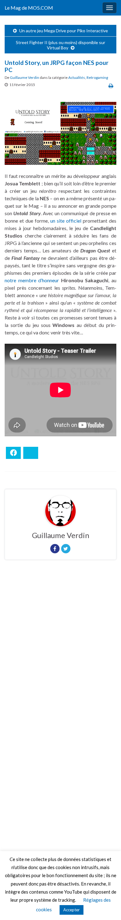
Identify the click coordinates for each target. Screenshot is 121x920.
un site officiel (65, 221)
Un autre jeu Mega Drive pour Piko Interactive (63, 30)
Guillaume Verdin (24, 77)
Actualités (76, 77)
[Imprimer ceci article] (111, 85)
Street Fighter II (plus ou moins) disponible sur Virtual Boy (60, 45)
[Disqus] (60, 649)
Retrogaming (97, 77)
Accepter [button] (71, 909)
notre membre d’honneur (32, 280)
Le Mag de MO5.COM (29, 8)
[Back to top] (107, 906)
